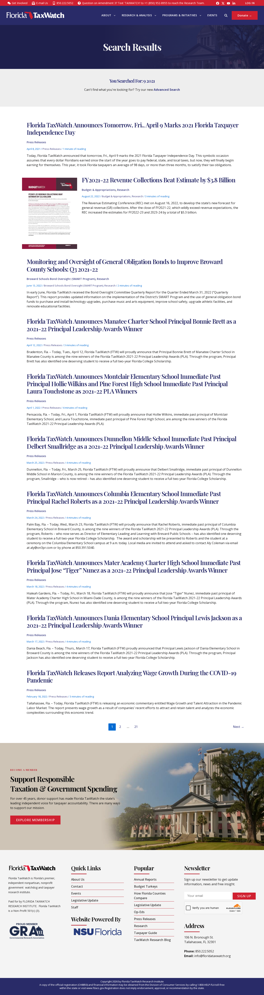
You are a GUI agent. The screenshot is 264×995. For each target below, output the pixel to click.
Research (123, 190)
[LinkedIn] (233, 3)
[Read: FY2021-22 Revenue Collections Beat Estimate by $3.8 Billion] (49, 213)
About (106, 15)
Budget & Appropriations (99, 190)
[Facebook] (217, 3)
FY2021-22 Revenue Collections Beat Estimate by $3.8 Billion (158, 180)
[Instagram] (223, 3)
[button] (113, 15)
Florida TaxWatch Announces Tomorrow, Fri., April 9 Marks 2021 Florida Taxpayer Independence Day (132, 128)
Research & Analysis (137, 15)
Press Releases (36, 142)
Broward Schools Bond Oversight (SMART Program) (61, 279)
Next (238, 727)
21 (136, 727)
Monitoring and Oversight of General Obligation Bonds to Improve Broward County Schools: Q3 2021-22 (125, 265)
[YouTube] (228, 3)
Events (212, 15)
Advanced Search (167, 89)
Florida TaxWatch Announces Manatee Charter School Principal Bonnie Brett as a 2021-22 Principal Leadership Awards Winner (131, 325)
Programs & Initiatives (179, 15)
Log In (250, 3)
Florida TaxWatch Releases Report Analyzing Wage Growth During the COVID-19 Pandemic (131, 676)
